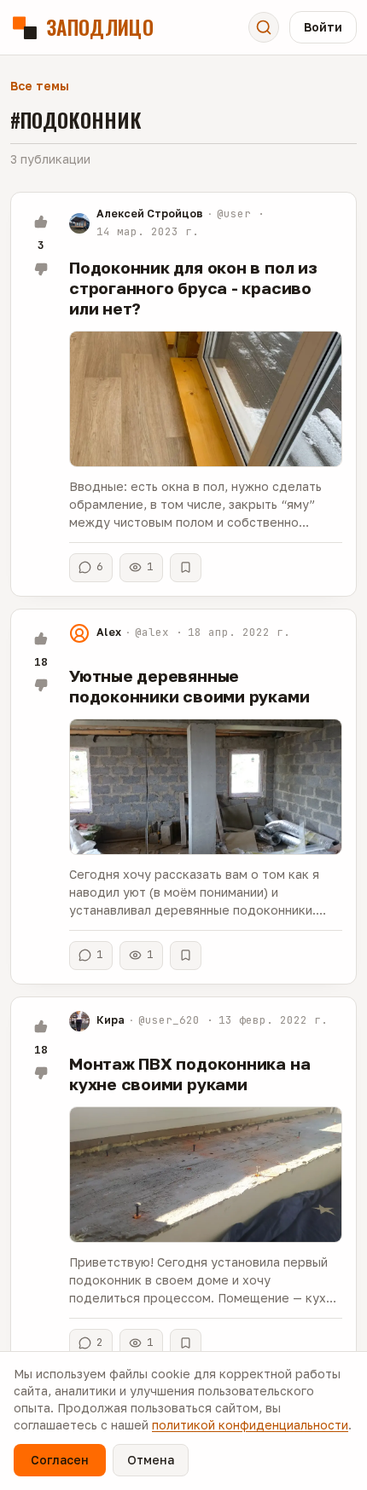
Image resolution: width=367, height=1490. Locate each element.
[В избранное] (185, 567)
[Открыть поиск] (263, 27)
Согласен (60, 1459)
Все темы (39, 85)
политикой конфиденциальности (250, 1425)
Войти (323, 27)
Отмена (150, 1459)
